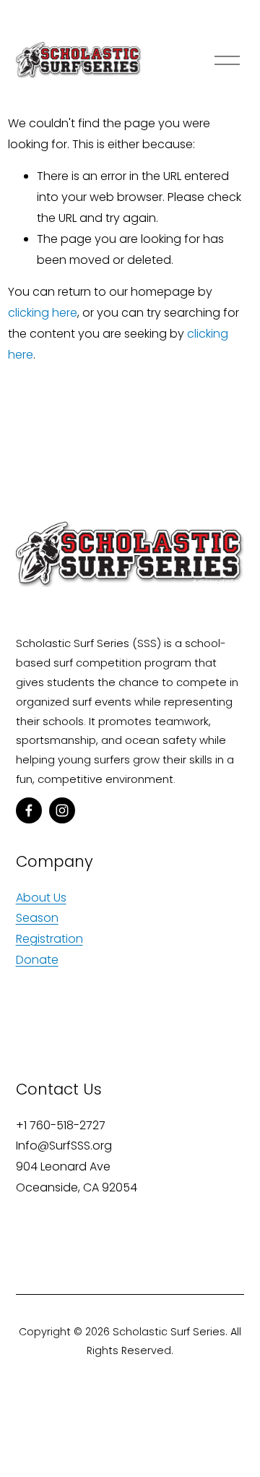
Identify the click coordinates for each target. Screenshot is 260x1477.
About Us (41, 897)
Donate (37, 959)
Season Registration (49, 928)
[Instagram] (62, 810)
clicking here (42, 312)
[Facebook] (29, 810)
